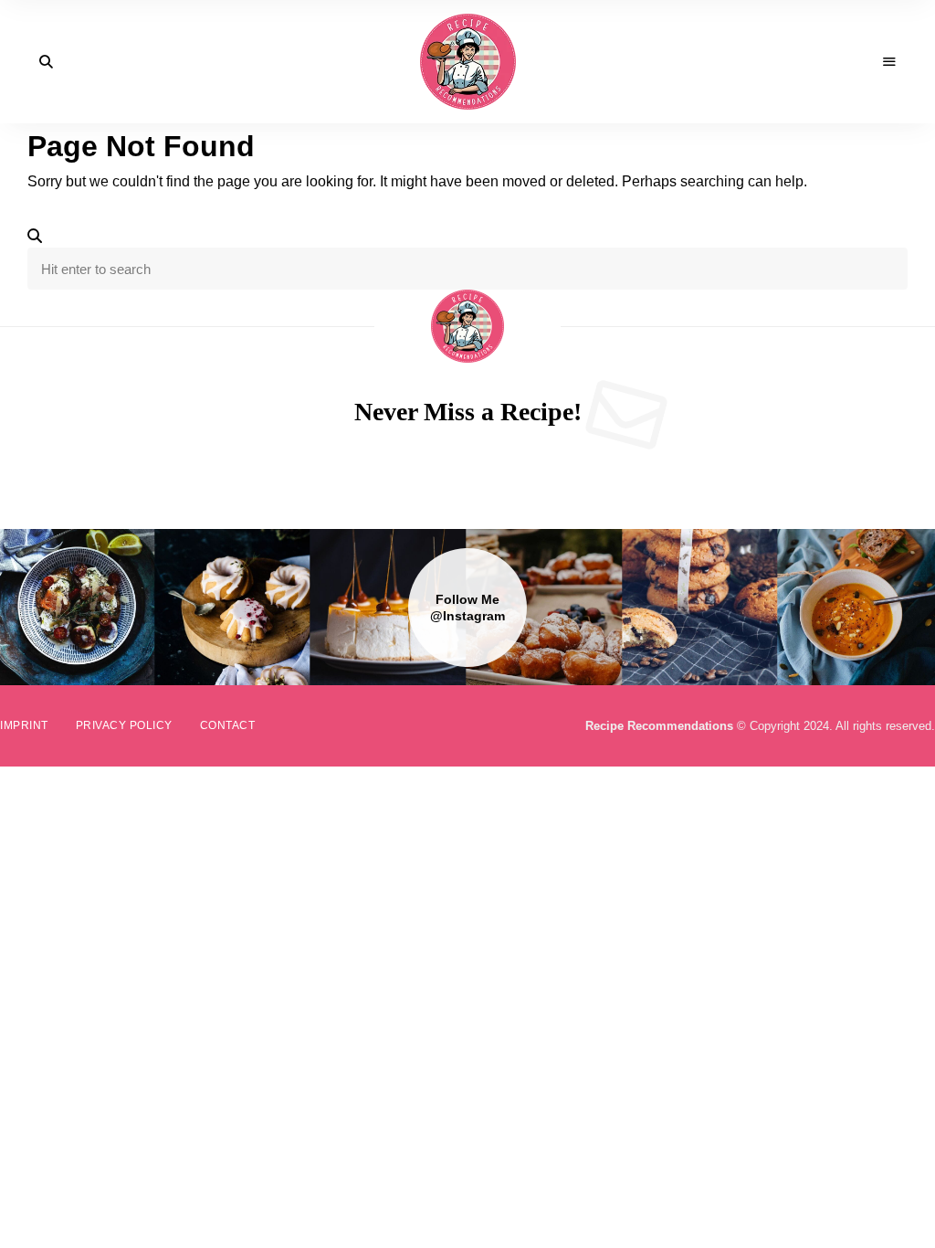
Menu (889, 62)
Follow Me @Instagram (467, 607)
